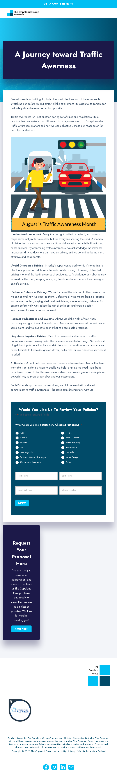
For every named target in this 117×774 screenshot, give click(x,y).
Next (22, 503)
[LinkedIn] (63, 767)
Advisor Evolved (97, 751)
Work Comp (72, 457)
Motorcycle (71, 447)
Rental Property (73, 442)
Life (21, 447)
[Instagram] (54, 767)
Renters (23, 442)
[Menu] (109, 13)
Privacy (71, 751)
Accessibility (60, 751)
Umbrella (70, 452)
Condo (23, 437)
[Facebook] (46, 767)
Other (68, 462)
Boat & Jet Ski (26, 452)
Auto (22, 432)
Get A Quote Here (56, 3)
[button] (21, 628)
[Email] (71, 767)
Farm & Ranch (72, 437)
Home (69, 432)
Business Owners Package (33, 457)
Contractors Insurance (30, 462)
